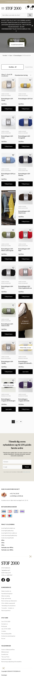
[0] (31, 8)
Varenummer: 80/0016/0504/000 (23, 244)
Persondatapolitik (6, 633)
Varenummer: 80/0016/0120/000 (23, 94)
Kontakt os (4, 624)
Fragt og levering (6, 598)
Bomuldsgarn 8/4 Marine (24, 174)
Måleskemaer (5, 652)
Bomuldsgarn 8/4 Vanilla (7, 362)
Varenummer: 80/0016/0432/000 (23, 207)
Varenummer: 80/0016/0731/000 (6, 244)
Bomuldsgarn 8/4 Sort (7, 287)
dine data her (26, 472)
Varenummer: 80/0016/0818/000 (6, 169)
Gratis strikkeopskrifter (8, 649)
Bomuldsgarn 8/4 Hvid (7, 137)
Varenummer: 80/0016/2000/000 (6, 132)
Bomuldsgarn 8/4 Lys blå (8, 174)
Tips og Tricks (5, 657)
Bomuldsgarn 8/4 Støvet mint (7, 324)
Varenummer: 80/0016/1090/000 (6, 320)
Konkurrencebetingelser (8, 636)
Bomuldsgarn (18, 55)
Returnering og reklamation (9, 601)
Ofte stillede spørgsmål (8, 603)
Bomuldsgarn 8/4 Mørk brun (24, 212)
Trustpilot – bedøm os (7, 608)
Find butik (4, 626)
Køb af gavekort (6, 610)
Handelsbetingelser (7, 593)
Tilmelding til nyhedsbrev (8, 605)
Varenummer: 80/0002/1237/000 (6, 395)
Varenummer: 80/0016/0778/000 (6, 94)
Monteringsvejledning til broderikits (11, 661)
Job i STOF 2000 (6, 629)
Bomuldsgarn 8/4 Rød (24, 249)
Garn (10, 55)
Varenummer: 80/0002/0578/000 (23, 395)
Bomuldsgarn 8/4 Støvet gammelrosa (25, 287)
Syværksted (4, 654)
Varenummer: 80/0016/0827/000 (23, 169)
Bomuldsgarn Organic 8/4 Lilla (23, 400)
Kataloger (4, 675)
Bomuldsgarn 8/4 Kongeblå (24, 137)
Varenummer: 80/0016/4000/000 (6, 282)
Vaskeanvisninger (6, 659)
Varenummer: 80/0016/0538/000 (6, 357)
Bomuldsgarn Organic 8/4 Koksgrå (8, 400)
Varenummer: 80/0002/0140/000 (23, 357)
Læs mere (25, 371)
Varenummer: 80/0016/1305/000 (23, 132)
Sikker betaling (5, 596)
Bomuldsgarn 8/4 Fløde (7, 99)
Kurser (3, 638)
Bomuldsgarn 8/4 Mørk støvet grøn (7, 249)
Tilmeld (27, 467)
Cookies (3, 631)
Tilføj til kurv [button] (8, 109)
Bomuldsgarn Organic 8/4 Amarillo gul (25, 362)
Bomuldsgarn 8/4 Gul (25, 98)
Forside (5, 55)
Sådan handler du (6, 591)
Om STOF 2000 (5, 621)
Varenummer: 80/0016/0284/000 (23, 282)
